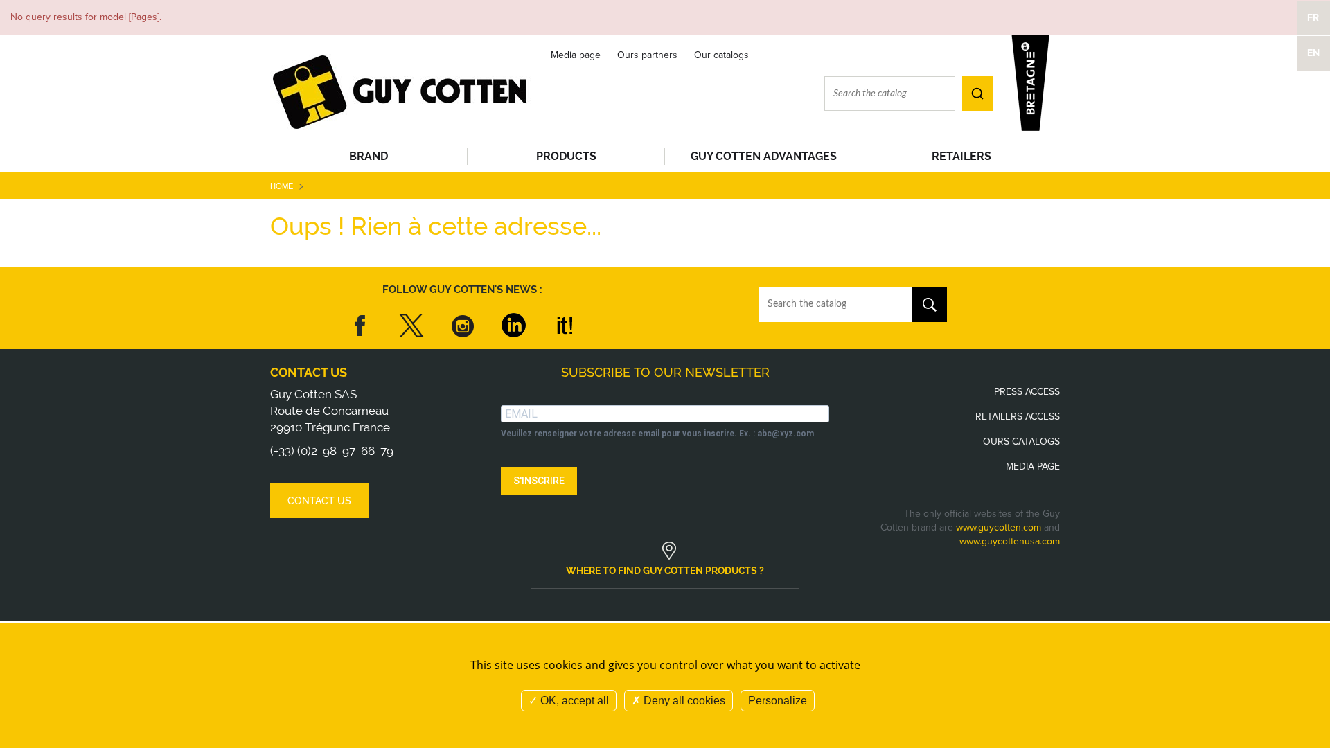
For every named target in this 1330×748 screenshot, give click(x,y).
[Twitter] (411, 325)
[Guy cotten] (401, 91)
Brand (368, 156)
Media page (576, 55)
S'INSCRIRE (539, 480)
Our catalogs (721, 55)
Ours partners (647, 55)
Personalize (777, 700)
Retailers (961, 156)
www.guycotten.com (998, 527)
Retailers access (1017, 416)
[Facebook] (361, 325)
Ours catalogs (1021, 441)
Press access (1027, 392)
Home (281, 185)
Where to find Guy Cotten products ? (665, 570)
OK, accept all (573, 700)
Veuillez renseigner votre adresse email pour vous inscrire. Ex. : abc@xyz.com (657, 433)
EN (1313, 53)
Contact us (308, 372)
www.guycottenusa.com (1009, 541)
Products (566, 156)
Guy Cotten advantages (764, 156)
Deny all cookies (683, 700)
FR (1313, 18)
